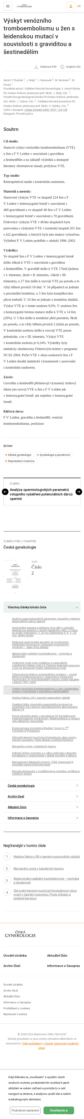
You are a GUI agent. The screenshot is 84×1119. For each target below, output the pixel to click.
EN (79, 6)
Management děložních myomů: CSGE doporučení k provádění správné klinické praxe (42, 763)
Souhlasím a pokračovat (59, 1111)
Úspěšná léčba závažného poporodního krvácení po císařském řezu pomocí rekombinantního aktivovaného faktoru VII (45, 707)
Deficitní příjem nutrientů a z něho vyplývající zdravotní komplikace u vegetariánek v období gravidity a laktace (44, 754)
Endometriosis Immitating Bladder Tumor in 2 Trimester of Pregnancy (40, 729)
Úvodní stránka (15, 955)
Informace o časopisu (23, 818)
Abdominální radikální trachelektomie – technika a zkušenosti (42, 655)
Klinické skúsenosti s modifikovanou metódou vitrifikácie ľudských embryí (46, 772)
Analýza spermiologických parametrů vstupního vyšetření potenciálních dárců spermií (41, 494)
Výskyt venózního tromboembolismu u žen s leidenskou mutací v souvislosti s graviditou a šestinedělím (45, 690)
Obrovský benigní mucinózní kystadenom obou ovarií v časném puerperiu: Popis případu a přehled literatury (44, 739)
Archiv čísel (16, 796)
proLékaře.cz (21, 7)
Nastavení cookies (15, 1014)
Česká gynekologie (21, 785)
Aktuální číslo (17, 807)
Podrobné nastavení (25, 1110)
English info (73, 66)
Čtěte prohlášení (31, 1043)
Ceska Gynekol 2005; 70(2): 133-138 (46, 109)
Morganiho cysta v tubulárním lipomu (34, 746)
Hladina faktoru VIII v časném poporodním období (41, 697)
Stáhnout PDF (48, 66)
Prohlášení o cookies (16, 1009)
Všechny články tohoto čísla (27, 607)
